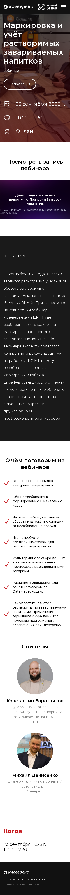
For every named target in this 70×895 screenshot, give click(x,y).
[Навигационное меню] (63, 7)
